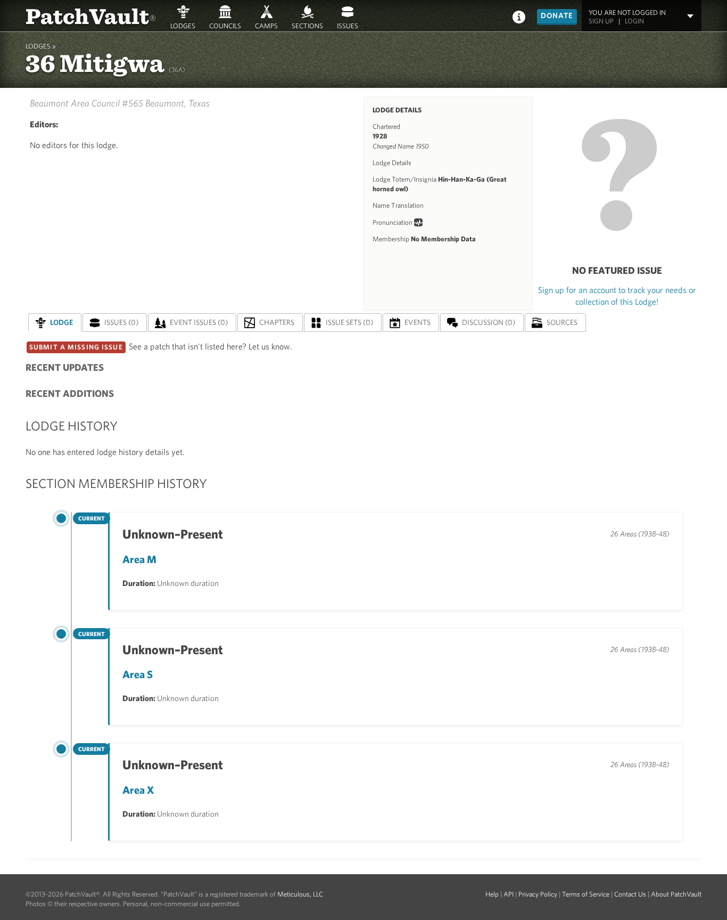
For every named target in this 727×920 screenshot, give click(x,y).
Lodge (61, 322)
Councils (225, 25)
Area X (138, 790)
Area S (137, 674)
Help (492, 894)
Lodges (182, 25)
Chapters (276, 322)
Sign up (601, 21)
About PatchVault (676, 894)
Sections (307, 25)
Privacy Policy (537, 894)
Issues (121, 322)
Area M (139, 559)
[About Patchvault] (519, 16)
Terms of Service (585, 894)
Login (634, 21)
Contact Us (630, 894)
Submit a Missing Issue (76, 347)
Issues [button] (347, 25)
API (508, 894)
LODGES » (41, 46)
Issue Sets (349, 322)
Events (417, 322)
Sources (562, 322)
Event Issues (199, 322)
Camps (266, 25)
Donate (557, 15)
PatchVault (91, 15)
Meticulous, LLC (300, 894)
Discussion (488, 322)
